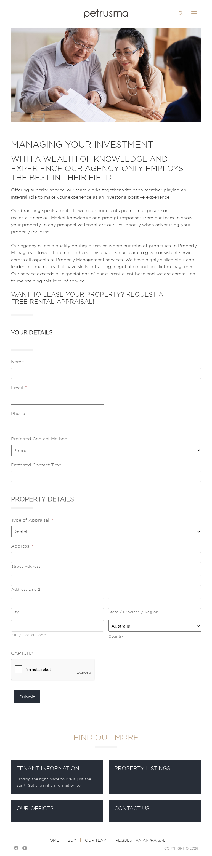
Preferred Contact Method (41, 438)
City (15, 612)
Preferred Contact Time (36, 465)
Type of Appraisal (32, 520)
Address (22, 546)
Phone (18, 413)
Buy (72, 840)
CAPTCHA (22, 653)
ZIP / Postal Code (28, 635)
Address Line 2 (25, 589)
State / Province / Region (133, 612)
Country (116, 636)
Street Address (25, 566)
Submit (27, 697)
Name (19, 361)
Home (53, 840)
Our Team (96, 840)
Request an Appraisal (140, 840)
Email (19, 387)
